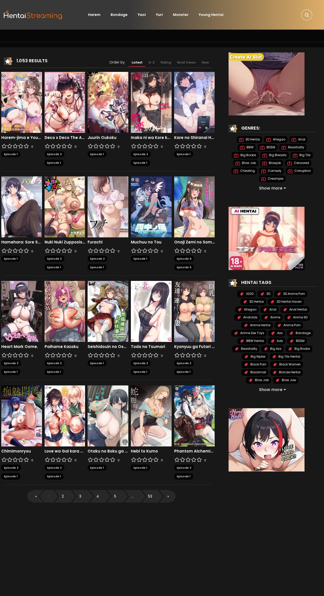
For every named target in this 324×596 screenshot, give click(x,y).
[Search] (306, 14)
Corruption (302, 171)
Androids (249, 317)
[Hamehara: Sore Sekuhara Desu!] (21, 206)
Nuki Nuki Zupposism (65, 242)
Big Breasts (277, 155)
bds (279, 341)
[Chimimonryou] (21, 415)
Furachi (95, 242)
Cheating (247, 171)
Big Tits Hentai (289, 356)
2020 (249, 294)
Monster (181, 14)
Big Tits (305, 155)
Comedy (274, 171)
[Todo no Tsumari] (151, 311)
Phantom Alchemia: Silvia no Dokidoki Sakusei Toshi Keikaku (194, 451)
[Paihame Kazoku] (65, 311)
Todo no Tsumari (148, 346)
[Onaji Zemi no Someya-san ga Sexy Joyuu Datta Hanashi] (194, 206)
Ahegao (278, 139)
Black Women (289, 364)
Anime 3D (300, 317)
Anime (275, 317)
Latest (137, 62)
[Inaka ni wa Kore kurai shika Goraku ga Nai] (151, 102)
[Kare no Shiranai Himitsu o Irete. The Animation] (194, 102)
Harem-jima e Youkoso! (21, 137)
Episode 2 (54, 154)
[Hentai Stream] (33, 14)
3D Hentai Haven (289, 301)
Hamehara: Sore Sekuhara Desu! (21, 242)
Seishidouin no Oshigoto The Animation (108, 346)
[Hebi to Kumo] (151, 415)
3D (268, 294)
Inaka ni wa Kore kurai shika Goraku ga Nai (151, 137)
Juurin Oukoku (102, 137)
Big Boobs (248, 155)
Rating (166, 62)
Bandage (303, 333)
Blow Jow (288, 380)
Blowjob (274, 163)
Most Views (186, 62)
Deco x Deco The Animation (65, 137)
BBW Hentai (255, 341)
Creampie (275, 178)
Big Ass (275, 348)
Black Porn (258, 364)
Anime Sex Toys (251, 333)
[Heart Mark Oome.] (21, 311)
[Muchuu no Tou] (151, 206)
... (132, 496)
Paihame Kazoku (61, 346)
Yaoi (142, 14)
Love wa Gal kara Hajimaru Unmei (65, 451)
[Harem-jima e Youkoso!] (21, 102)
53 (150, 496)
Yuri (159, 14)
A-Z (152, 62)
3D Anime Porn (293, 294)
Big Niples (258, 356)
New (205, 62)
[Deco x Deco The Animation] (65, 102)
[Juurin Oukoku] (108, 102)
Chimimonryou (16, 451)
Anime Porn (292, 325)
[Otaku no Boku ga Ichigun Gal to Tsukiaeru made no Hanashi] (108, 415)
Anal (301, 139)
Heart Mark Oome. (19, 346)
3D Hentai (252, 139)
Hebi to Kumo (144, 451)
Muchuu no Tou (146, 242)
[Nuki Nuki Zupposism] (65, 206)
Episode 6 (184, 259)
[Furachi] (108, 206)
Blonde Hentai (289, 372)
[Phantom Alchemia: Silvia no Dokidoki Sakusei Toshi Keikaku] (194, 415)
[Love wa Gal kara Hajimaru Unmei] (65, 415)
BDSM (270, 147)
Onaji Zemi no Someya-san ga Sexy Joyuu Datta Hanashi (194, 242)
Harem (94, 14)
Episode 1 (11, 154)
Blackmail (258, 372)
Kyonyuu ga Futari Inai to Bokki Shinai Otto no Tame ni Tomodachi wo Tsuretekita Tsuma (194, 346)
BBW (250, 147)
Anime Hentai (260, 325)
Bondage (119, 14)
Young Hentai (211, 14)
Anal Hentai (298, 309)
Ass (279, 333)
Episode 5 (184, 267)
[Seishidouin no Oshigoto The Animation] (108, 311)
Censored (301, 163)
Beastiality (295, 147)
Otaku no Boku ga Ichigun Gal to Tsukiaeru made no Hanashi (108, 451)
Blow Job (248, 163)
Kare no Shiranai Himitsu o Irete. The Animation (194, 137)
